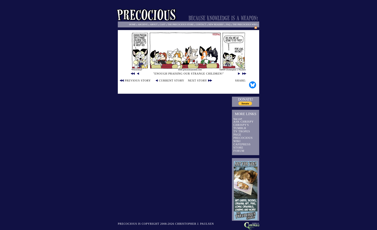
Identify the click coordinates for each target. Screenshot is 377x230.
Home (132, 24)
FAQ (228, 24)
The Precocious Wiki (245, 24)
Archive (143, 24)
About (154, 24)
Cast (162, 24)
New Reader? (216, 24)
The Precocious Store (181, 24)
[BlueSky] (252, 85)
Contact (201, 24)
